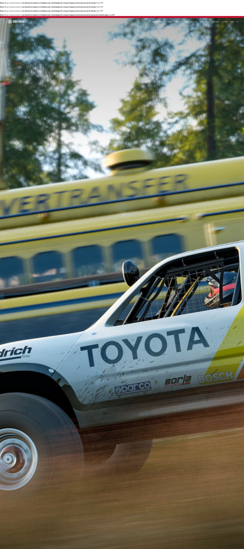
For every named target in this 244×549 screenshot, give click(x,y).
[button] (237, 22)
